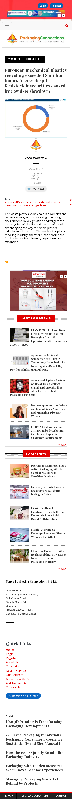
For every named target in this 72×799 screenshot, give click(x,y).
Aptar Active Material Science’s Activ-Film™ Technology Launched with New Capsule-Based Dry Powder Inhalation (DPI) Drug (37, 362)
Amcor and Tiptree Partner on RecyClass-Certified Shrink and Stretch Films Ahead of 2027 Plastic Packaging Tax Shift (37, 387)
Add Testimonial (16, 683)
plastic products (13, 205)
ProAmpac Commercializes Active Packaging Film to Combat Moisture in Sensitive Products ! (48, 471)
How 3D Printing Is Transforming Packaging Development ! (34, 723)
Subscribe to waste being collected (6, 262)
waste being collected (35, 205)
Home (10, 650)
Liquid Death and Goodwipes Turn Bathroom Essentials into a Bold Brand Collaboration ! (48, 513)
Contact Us (13, 687)
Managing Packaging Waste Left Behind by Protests (33, 781)
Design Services (16, 671)
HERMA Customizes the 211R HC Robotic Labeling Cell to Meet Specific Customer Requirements (47, 432)
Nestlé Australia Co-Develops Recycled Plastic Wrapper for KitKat (48, 533)
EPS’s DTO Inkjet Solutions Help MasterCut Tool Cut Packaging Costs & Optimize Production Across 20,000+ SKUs (38, 337)
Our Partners (14, 675)
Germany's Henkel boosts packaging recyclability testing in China (47, 490)
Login (42, 5)
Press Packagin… (36, 157)
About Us (12, 662)
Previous (59, 15)
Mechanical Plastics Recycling (20, 202)
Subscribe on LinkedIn (23, 696)
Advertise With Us (17, 679)
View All (62, 444)
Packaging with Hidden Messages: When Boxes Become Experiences (34, 767)
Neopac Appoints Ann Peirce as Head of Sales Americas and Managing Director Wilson (49, 411)
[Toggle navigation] (7, 25)
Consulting (13, 666)
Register (56, 5)
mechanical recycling (49, 202)
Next (63, 15)
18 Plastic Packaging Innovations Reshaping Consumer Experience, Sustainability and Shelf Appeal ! (34, 739)
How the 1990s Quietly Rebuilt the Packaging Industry (34, 754)
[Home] (36, 38)
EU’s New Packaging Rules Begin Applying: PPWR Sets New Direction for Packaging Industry (48, 556)
